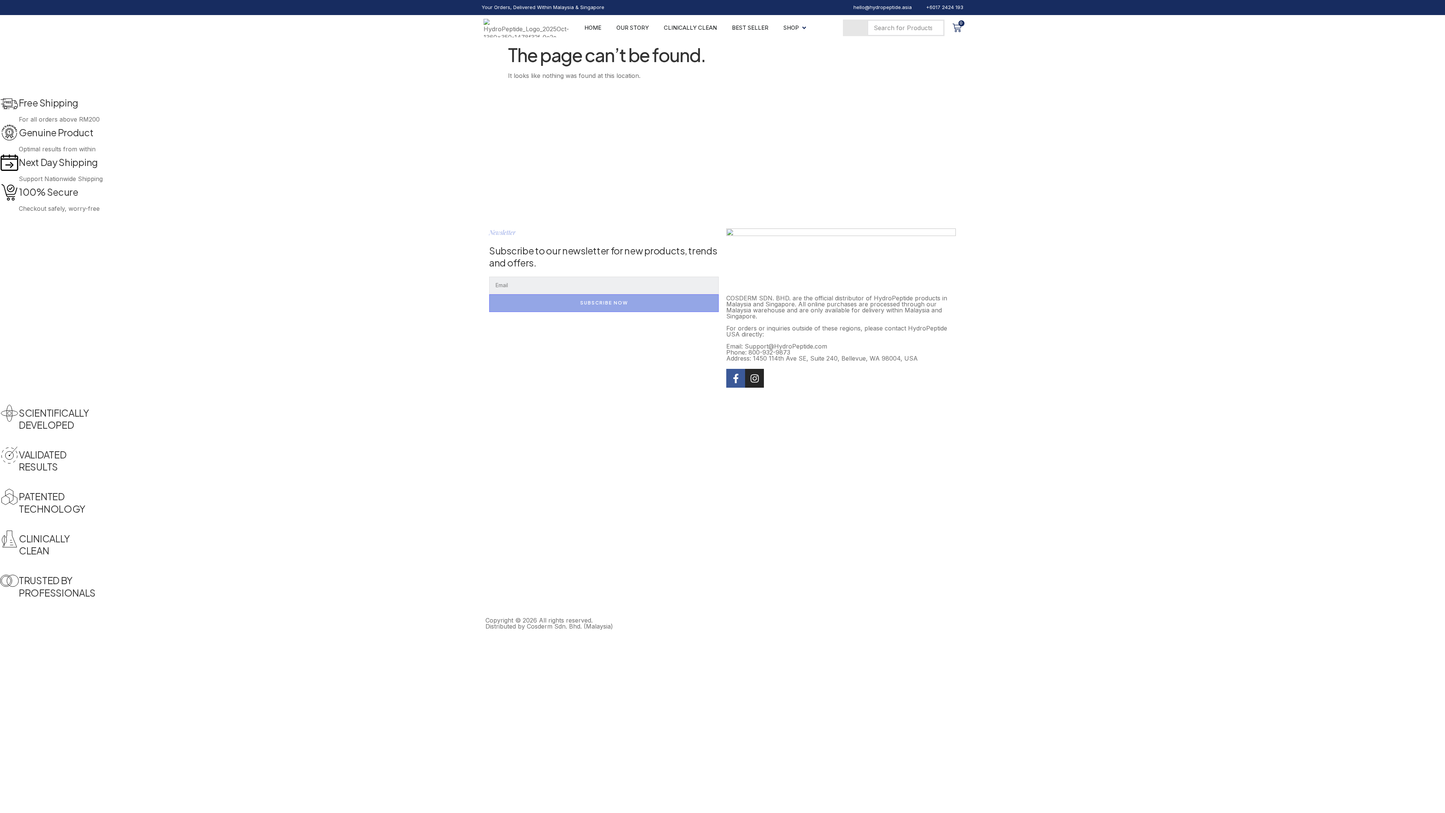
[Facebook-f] (735, 378)
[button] (795, 28)
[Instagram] (754, 378)
